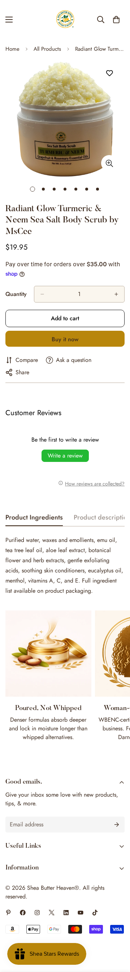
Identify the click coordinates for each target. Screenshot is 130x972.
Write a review (65, 455)
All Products (47, 49)
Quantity (16, 294)
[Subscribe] (117, 825)
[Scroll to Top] (117, 933)
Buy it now (65, 339)
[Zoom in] (109, 163)
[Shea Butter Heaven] (65, 19)
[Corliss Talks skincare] (80, 912)
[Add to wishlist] (109, 73)
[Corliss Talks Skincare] (8, 912)
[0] (116, 19)
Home (12, 49)
